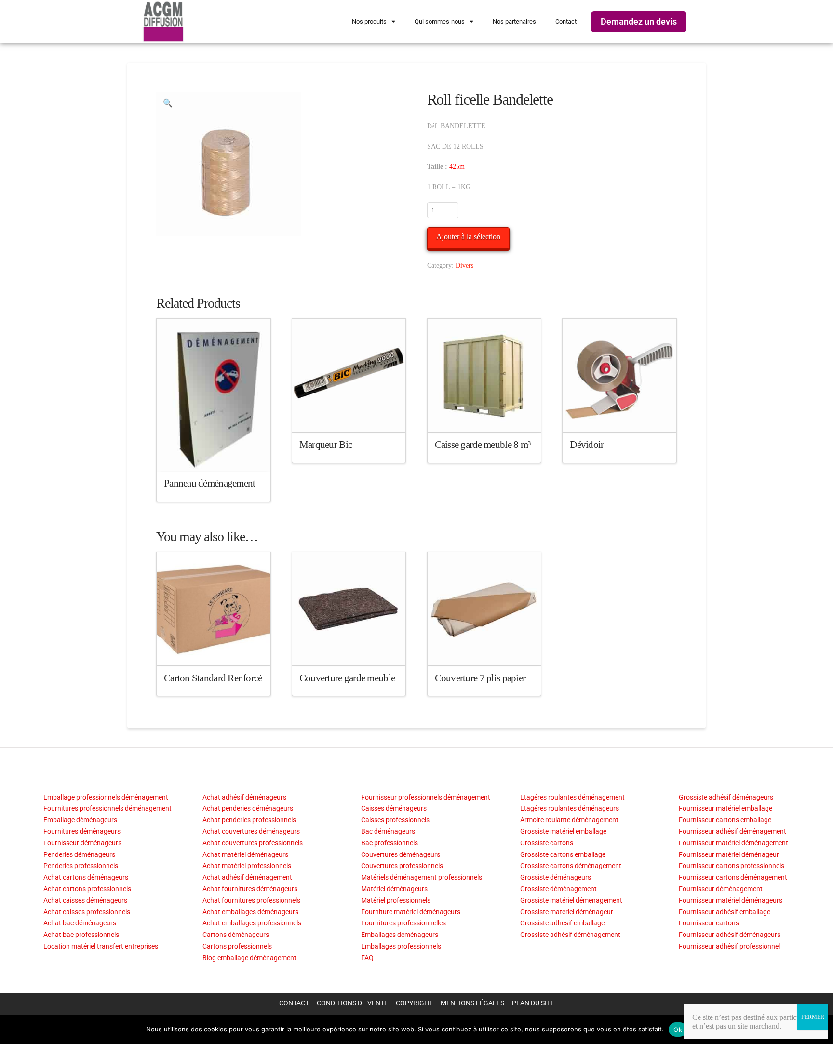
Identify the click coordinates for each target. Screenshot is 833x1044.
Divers (464, 265)
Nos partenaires (514, 21)
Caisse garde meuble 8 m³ (483, 444)
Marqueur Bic (325, 444)
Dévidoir (587, 444)
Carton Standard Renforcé (213, 678)
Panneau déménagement (209, 483)
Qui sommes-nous (440, 21)
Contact (566, 21)
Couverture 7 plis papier (480, 678)
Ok (677, 1029)
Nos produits (369, 21)
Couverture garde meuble (347, 678)
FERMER (812, 1017)
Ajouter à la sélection (468, 236)
